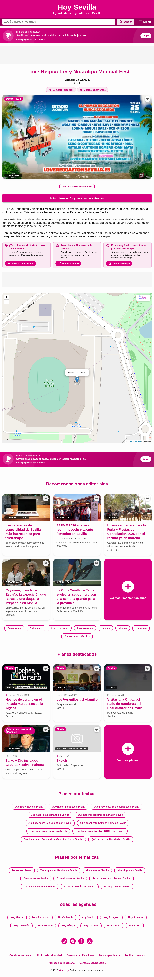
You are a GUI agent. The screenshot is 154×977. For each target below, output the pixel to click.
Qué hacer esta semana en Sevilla (50, 815)
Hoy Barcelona (40, 917)
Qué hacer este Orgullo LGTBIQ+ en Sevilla (100, 831)
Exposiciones (85, 628)
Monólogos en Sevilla (130, 870)
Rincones (141, 628)
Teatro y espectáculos (77, 636)
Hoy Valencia (65, 917)
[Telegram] (73, 941)
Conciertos (13, 175)
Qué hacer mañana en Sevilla (68, 806)
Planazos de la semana (61, 963)
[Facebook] (81, 941)
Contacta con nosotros (92, 963)
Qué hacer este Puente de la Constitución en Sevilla (53, 839)
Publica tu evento (135, 955)
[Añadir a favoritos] (147, 99)
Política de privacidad (49, 955)
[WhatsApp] (64, 941)
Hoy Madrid (17, 917)
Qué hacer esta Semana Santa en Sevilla (103, 823)
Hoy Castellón (21, 925)
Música (123, 628)
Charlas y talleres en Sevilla (39, 886)
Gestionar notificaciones (80, 955)
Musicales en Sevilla (97, 870)
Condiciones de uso (20, 955)
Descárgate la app (109, 955)
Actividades (14, 628)
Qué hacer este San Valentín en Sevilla (49, 823)
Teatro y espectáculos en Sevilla (58, 870)
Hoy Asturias (91, 925)
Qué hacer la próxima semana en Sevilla (100, 815)
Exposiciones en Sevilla (70, 878)
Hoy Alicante (45, 925)
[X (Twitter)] (90, 941)
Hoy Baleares (135, 917)
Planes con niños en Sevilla (79, 886)
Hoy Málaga (68, 925)
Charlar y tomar (59, 628)
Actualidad (36, 628)
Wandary (64, 970)
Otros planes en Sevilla (117, 886)
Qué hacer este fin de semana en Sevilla (116, 806)
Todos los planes (21, 870)
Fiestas (106, 628)
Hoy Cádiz (135, 925)
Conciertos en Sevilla (36, 878)
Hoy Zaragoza (111, 917)
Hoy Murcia (113, 925)
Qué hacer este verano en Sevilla (48, 831)
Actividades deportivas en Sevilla (111, 878)
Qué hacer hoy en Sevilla (29, 806)
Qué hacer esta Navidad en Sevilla (110, 839)
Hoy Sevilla (88, 917)
